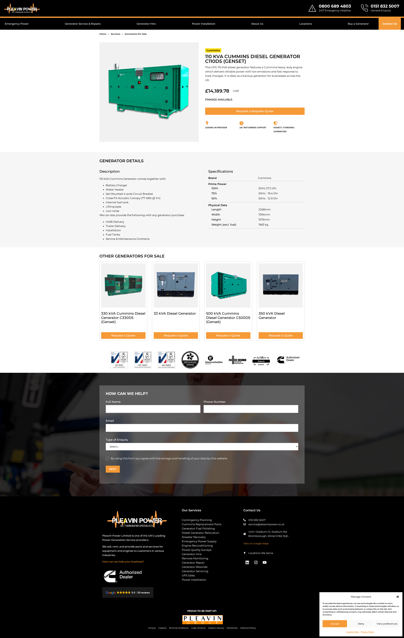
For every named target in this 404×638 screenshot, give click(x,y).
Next (112, 469)
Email (110, 420)
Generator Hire (146, 23)
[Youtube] (265, 562)
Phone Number (215, 401)
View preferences (387, 623)
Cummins (213, 50)
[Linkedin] (247, 562)
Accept (335, 623)
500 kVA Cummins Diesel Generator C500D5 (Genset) (228, 317)
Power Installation (203, 23)
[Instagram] (256, 562)
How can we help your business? (123, 561)
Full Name (113, 401)
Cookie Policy (352, 632)
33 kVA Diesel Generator (175, 313)
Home (102, 34)
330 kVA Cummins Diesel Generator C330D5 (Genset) (123, 317)
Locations (305, 23)
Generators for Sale (136, 34)
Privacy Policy (367, 632)
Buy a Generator (358, 23)
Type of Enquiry (117, 439)
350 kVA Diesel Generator (272, 315)
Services (115, 34)
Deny (361, 623)
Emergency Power (17, 23)
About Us (257, 23)
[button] (397, 596)
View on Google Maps (256, 543)
